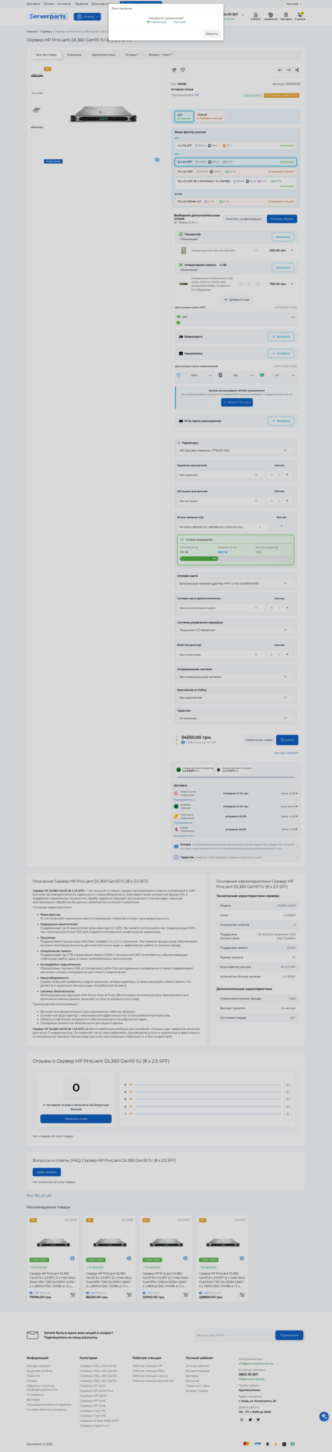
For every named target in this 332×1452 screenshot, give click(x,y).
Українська (158, 22)
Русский (179, 22)
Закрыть (212, 33)
